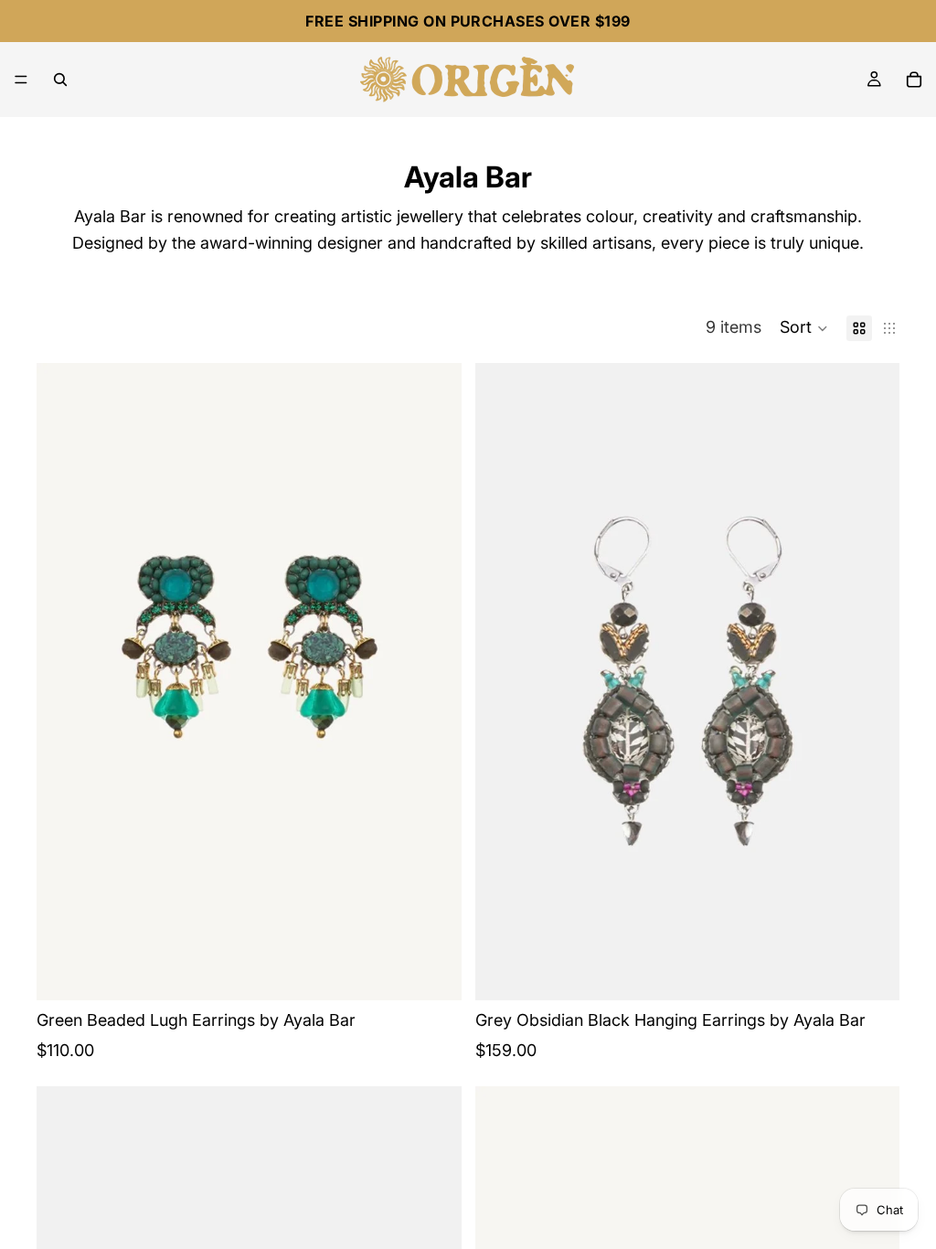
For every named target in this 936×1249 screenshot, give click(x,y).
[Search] (60, 79)
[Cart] (914, 79)
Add (449, 971)
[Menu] (21, 80)
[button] (804, 328)
